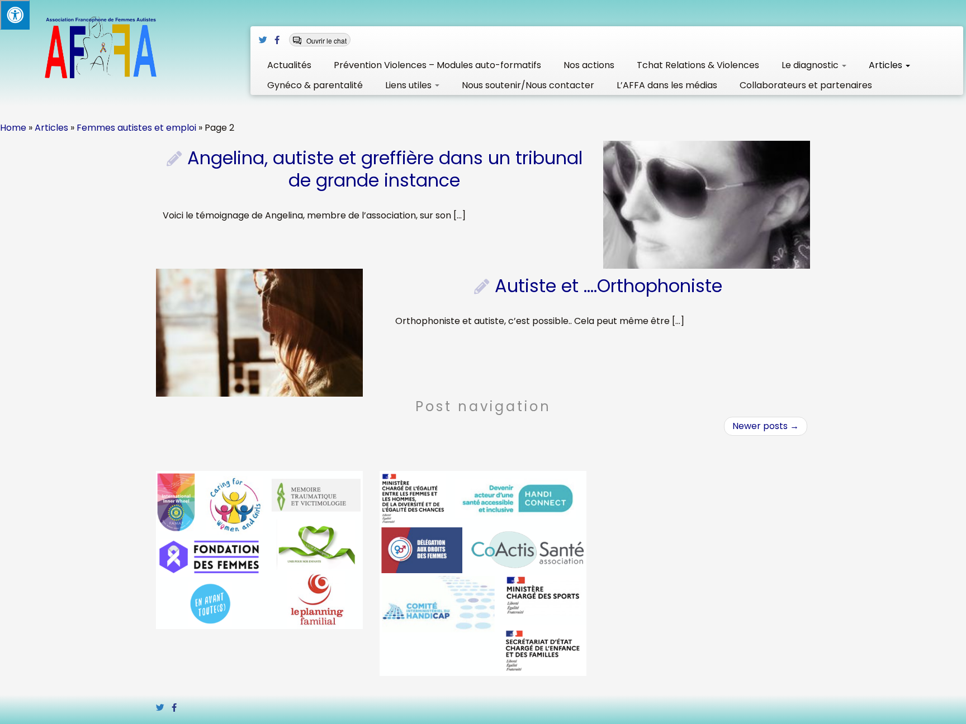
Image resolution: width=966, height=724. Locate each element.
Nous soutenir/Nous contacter (528, 85)
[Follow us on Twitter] (266, 40)
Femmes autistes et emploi (136, 127)
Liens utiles (409, 85)
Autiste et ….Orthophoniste (608, 285)
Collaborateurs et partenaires (806, 85)
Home (13, 127)
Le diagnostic (811, 65)
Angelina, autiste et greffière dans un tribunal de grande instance (385, 169)
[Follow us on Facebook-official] (280, 40)
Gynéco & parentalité (315, 85)
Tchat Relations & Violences (698, 65)
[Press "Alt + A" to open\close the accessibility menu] (15, 15)
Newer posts (765, 426)
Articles (887, 65)
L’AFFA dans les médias (667, 85)
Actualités (289, 65)
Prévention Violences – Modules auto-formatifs (437, 65)
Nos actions (589, 65)
